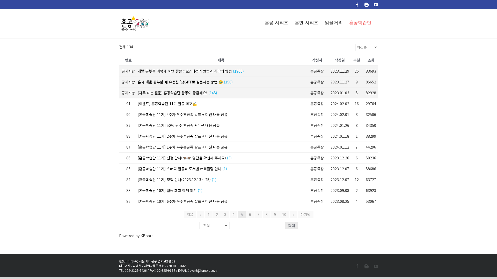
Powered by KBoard (136, 235)
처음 (190, 214)
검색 (291, 225)
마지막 (306, 214)
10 (284, 214)
